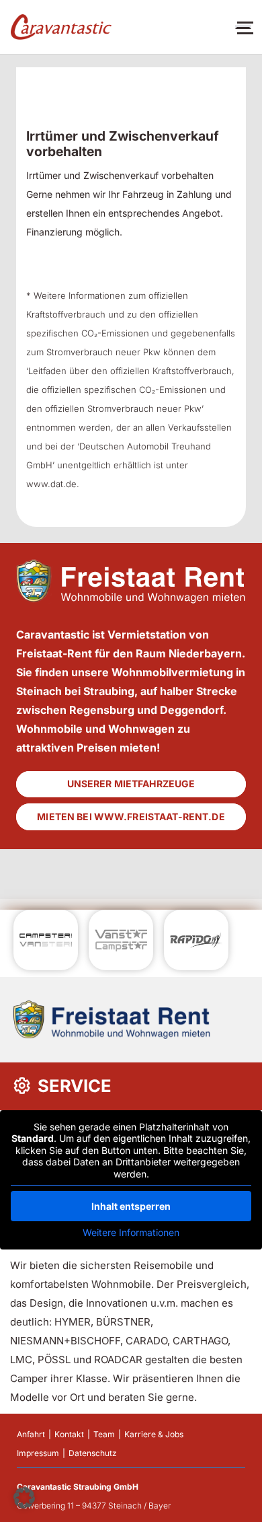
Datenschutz (93, 1453)
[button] (24, 1498)
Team (104, 1434)
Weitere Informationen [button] (131, 1232)
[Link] (61, 27)
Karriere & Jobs (153, 1434)
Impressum (38, 1453)
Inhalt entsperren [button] (131, 1206)
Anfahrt (31, 1434)
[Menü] (243, 27)
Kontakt (69, 1434)
